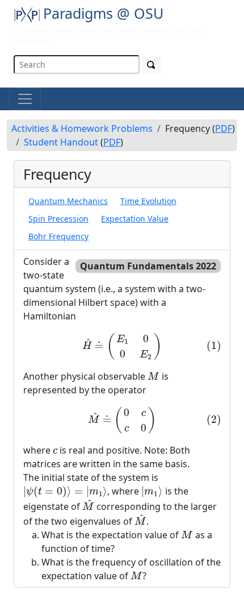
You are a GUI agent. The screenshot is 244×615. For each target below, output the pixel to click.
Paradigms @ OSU (103, 13)
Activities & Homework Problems (82, 128)
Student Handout (61, 142)
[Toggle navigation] (25, 99)
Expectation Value (135, 218)
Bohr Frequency (58, 236)
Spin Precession (58, 218)
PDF (223, 128)
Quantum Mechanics (68, 201)
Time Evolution (148, 201)
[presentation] (122, 346)
